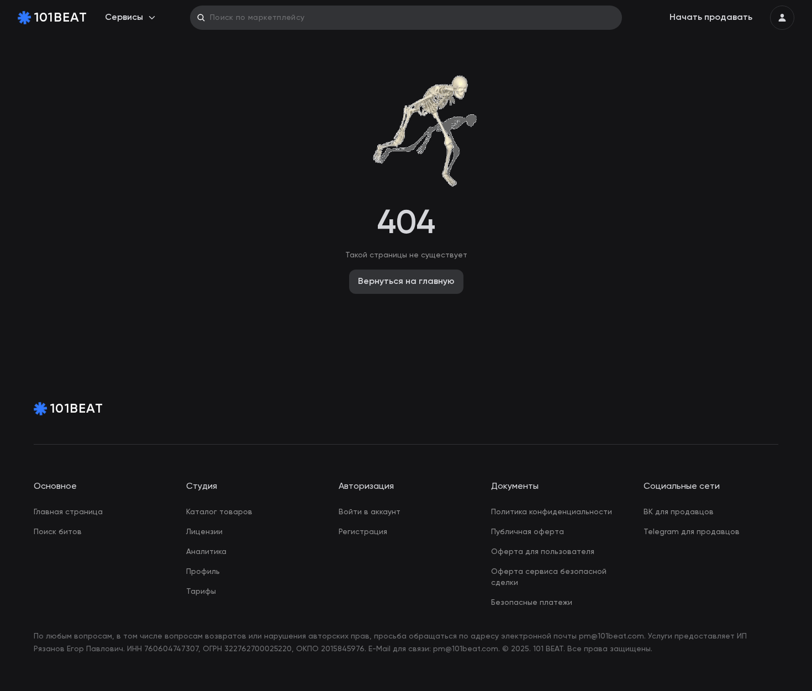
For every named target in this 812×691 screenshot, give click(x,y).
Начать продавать (710, 17)
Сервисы (124, 17)
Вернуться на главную (406, 281)
